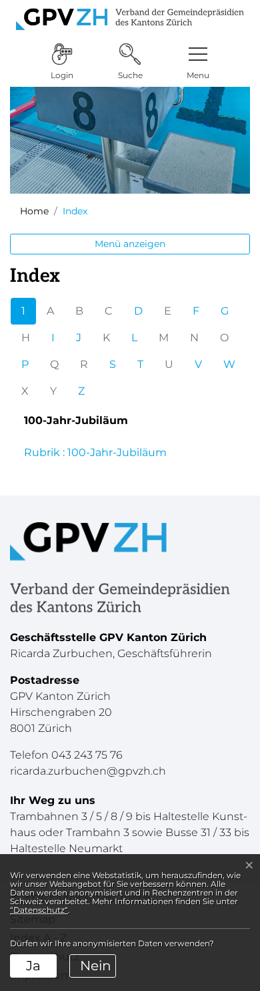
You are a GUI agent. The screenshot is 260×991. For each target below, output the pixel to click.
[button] (198, 62)
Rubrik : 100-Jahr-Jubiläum (95, 452)
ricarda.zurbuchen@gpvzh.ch (88, 771)
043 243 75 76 (87, 755)
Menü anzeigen (130, 244)
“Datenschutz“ (39, 910)
